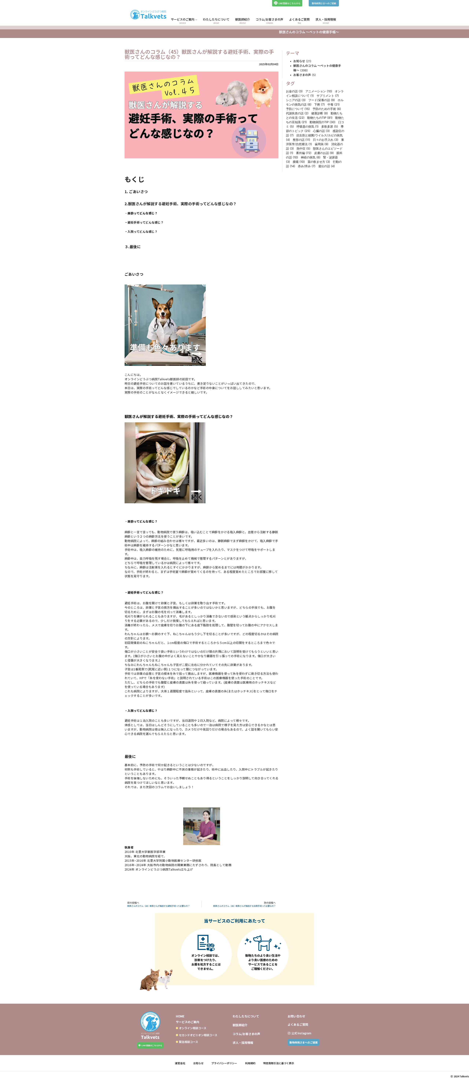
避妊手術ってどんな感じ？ (146, 222)
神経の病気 (310, 157)
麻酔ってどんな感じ (141, 213)
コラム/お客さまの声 (246, 1034)
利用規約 (250, 1063)
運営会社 (180, 1063)
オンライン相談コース (192, 1028)
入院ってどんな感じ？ (143, 231)
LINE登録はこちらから (289, 3)
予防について (298, 109)
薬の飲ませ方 (319, 162)
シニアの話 (296, 100)
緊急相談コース (188, 1042)
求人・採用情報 (243, 1042)
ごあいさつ (138, 191)
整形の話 (301, 140)
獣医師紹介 (240, 1025)
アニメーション (318, 91)
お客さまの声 (302, 75)
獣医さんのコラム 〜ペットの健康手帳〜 (309, 31)
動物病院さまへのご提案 (324, 3)
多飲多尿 (329, 126)
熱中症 (303, 148)
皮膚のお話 (324, 153)
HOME (180, 1016)
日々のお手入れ (325, 140)
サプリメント (328, 95)
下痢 (319, 104)
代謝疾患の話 (297, 113)
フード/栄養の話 (321, 100)
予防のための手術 (327, 109)
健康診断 (319, 113)
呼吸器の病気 (308, 126)
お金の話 (294, 91)
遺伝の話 (326, 166)
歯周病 (321, 144)
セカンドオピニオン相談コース (198, 1035)
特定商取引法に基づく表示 (278, 1063)
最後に (135, 246)
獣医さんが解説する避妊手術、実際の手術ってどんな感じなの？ (182, 203)
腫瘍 (299, 162)
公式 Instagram (301, 1033)
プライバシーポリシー (224, 1063)
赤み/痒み (306, 166)
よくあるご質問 (298, 1024)
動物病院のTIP (322, 122)
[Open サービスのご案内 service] (196, 19)
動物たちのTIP (320, 117)
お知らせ (299, 61)
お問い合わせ (296, 1016)
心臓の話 (321, 131)
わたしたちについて (246, 1016)
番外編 (303, 153)
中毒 (334, 104)
